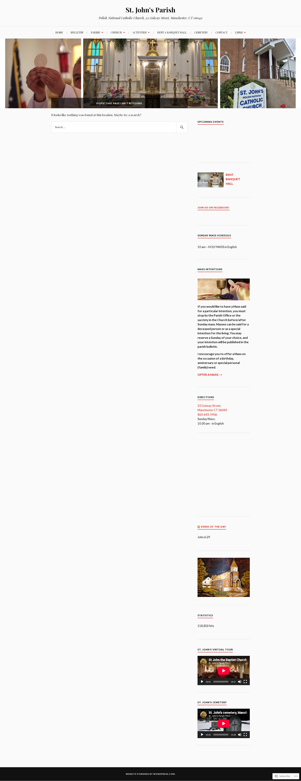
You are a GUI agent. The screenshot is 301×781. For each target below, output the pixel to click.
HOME (59, 32)
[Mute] (239, 681)
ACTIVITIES (139, 32)
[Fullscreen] (245, 681)
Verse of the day (213, 526)
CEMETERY (201, 32)
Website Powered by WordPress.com (150, 774)
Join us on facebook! (214, 207)
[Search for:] (119, 127)
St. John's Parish (150, 9)
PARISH (95, 32)
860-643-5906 (207, 414)
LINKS (239, 32)
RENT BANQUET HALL (233, 179)
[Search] (182, 127)
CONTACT (221, 32)
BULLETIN (77, 32)
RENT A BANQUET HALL (172, 32)
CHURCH (116, 32)
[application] (224, 670)
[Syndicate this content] (199, 526)
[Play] (202, 681)
